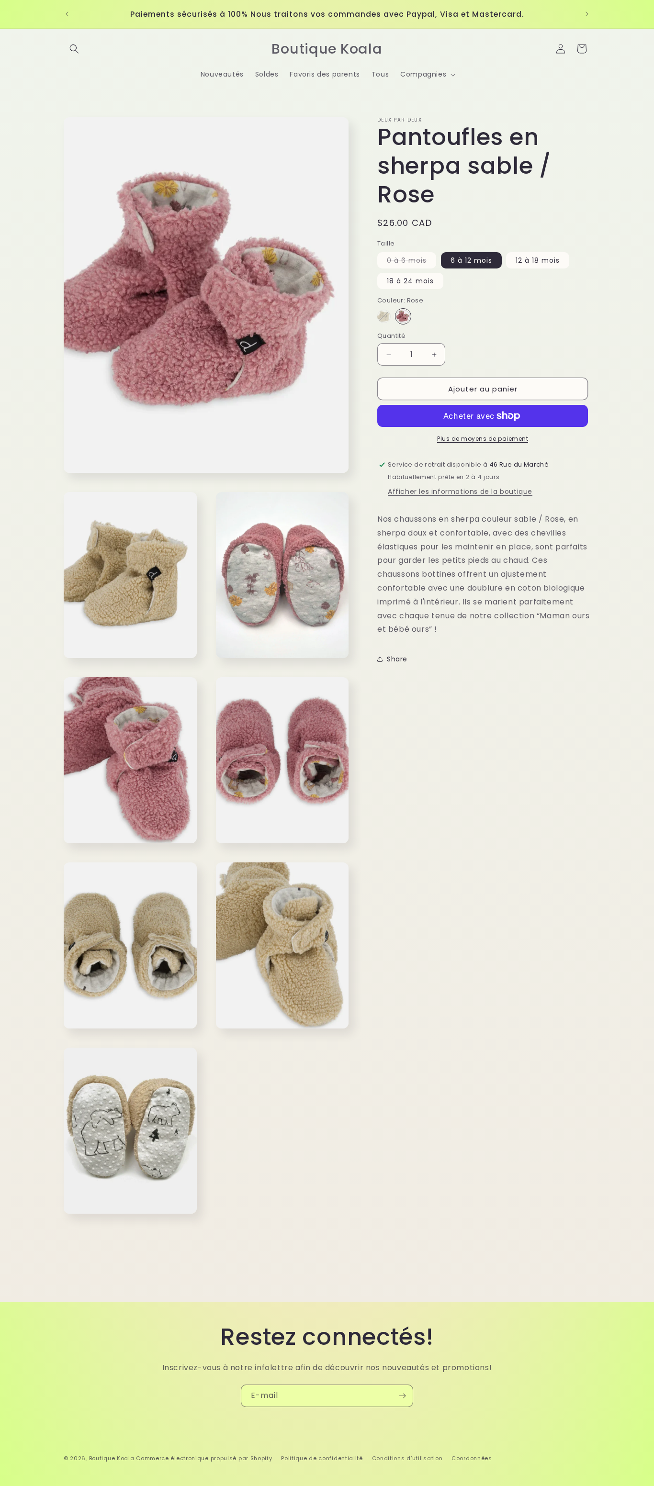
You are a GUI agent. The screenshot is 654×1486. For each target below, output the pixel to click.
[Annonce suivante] (587, 14)
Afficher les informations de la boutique (460, 491)
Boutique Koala (112, 1458)
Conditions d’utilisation (407, 1458)
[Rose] (403, 316)
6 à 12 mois (471, 260)
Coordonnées (471, 1458)
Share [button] (397, 659)
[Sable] (384, 316)
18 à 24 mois (410, 281)
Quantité (391, 335)
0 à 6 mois (411, 261)
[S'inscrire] (402, 1396)
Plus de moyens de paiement (482, 439)
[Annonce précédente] (67, 14)
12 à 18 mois (538, 260)
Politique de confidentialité (322, 1458)
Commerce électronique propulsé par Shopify (204, 1458)
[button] (74, 48)
